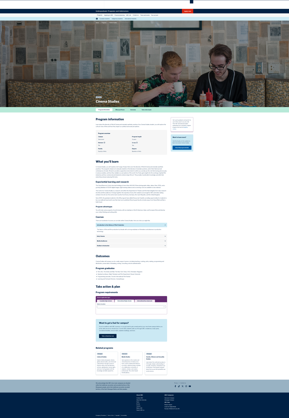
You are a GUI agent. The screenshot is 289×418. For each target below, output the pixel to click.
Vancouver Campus (169, 398)
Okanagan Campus (169, 400)
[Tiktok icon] (179, 386)
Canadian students (104, 18)
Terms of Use (111, 415)
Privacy (176, 383)
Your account (154, 15)
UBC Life (128, 15)
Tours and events (145, 15)
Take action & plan (146, 109)
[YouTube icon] (190, 386)
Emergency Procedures (101, 415)
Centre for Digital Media (170, 406)
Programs (99, 15)
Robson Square (168, 404)
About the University (141, 400)
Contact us (136, 15)
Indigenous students (117, 18)
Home (97, 22)
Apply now (187, 11)
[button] (104, 143)
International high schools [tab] (124, 301)
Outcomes (133, 109)
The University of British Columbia (99, 4)
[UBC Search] (191, 1)
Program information (104, 109)
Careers (138, 406)
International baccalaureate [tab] (144, 301)
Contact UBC (139, 398)
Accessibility (124, 415)
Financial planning (120, 15)
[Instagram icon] (186, 386)
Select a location (101, 304)
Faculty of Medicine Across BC (172, 408)
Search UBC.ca (140, 410)
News (137, 402)
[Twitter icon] (182, 386)
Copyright (117, 415)
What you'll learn (120, 109)
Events (138, 404)
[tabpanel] (131, 308)
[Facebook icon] (175, 386)
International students (130, 18)
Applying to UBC (108, 15)
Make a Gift (139, 408)
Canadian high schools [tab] (106, 301)
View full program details (182, 147)
